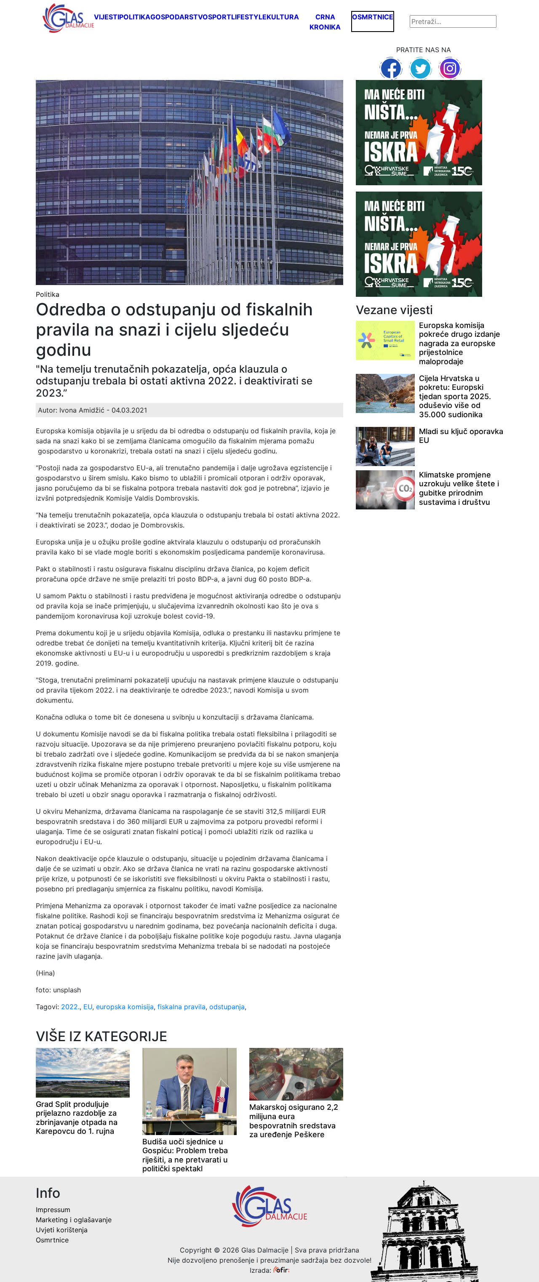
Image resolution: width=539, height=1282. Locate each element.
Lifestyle (249, 17)
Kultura (283, 17)
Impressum (53, 1209)
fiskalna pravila (181, 1006)
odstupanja (227, 1006)
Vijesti (106, 17)
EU (87, 1006)
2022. (70, 1006)
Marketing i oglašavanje (74, 1219)
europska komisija (125, 1006)
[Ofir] (281, 1270)
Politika (134, 17)
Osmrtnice (372, 17)
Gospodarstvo (179, 17)
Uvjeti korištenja (62, 1230)
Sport (219, 17)
